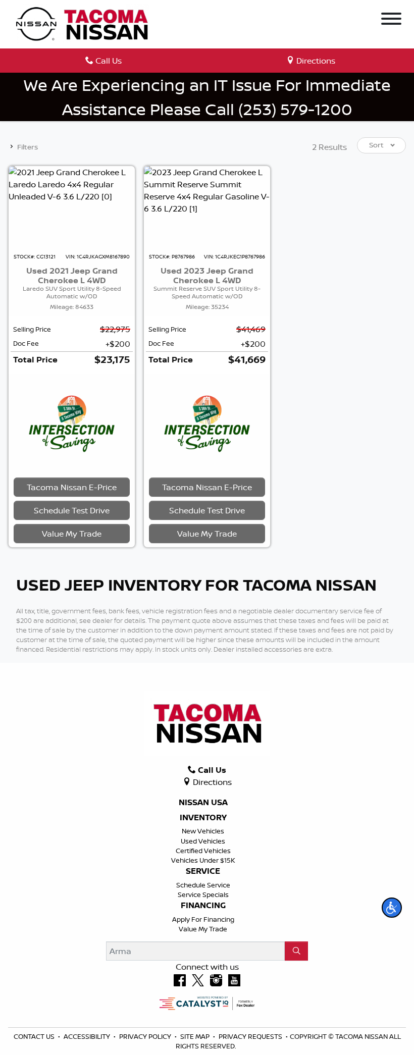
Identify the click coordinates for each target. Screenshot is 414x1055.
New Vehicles (203, 830)
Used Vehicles (203, 841)
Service (203, 871)
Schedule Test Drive (72, 510)
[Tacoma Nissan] (82, 23)
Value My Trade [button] (71, 533)
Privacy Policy (146, 1036)
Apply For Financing (203, 919)
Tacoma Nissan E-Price (72, 487)
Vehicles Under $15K (203, 860)
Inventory (203, 817)
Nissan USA (203, 802)
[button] (392, 908)
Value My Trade (203, 928)
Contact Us (35, 1036)
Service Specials (203, 894)
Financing (203, 905)
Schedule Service (203, 884)
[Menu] (391, 20)
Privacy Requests (251, 1036)
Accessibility (88, 1036)
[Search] (296, 951)
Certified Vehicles (203, 850)
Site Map (195, 1036)
